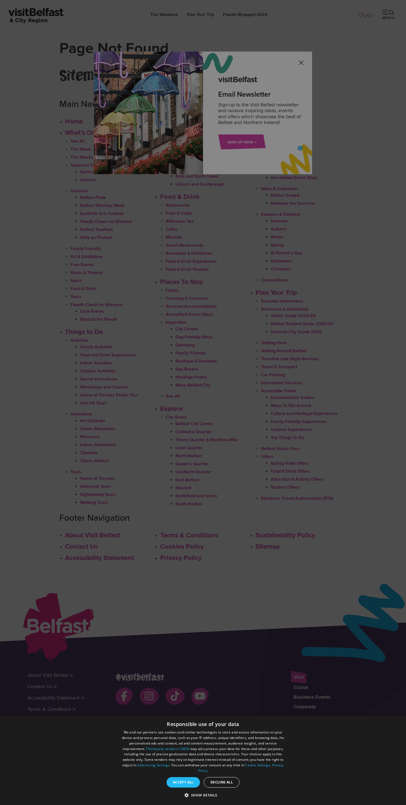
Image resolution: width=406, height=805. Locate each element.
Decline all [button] (221, 782)
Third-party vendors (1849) (167, 748)
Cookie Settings (257, 765)
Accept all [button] (183, 782)
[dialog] (203, 760)
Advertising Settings (153, 765)
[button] (203, 795)
